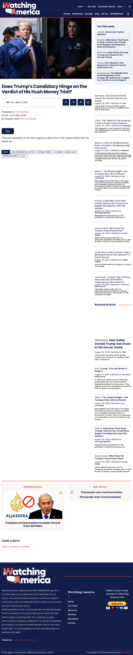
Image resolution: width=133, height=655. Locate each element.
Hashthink (126, 652)
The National (22, 111)
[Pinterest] (81, 102)
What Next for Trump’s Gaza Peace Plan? (109, 229)
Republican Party (10, 156)
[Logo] (20, 8)
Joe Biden (58, 152)
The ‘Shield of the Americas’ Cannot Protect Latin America (111, 65)
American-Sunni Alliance (110, 33)
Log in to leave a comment (16, 546)
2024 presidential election (23, 152)
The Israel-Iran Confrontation (100, 497)
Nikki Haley (71, 152)
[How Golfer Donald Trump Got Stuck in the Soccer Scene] (113, 323)
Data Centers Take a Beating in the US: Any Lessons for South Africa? (112, 255)
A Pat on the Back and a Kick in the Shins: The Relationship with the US (112, 145)
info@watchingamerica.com (24, 640)
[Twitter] (129, 7)
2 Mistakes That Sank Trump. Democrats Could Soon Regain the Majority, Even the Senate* (113, 43)
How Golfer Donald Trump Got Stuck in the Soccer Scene (112, 55)
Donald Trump (45, 152)
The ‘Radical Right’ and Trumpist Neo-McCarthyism (111, 172)
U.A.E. (23, 156)
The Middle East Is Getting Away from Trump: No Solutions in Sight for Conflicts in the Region (113, 76)
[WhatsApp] (88, 102)
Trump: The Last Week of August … (111, 370)
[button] (127, 13)
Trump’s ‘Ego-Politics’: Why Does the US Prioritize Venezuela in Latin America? (113, 280)
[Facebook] (66, 102)
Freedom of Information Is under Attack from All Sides (32, 524)
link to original (27, 118)
